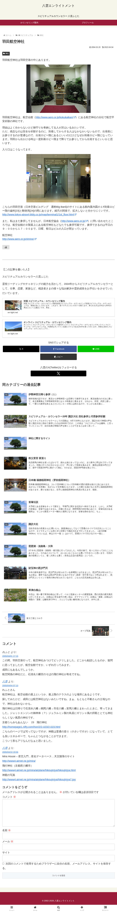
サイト (6, 852)
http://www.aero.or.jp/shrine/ (18, 239)
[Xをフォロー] (58, 373)
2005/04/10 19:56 (10, 752)
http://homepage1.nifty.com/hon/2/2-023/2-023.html (31, 726)
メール (7, 841)
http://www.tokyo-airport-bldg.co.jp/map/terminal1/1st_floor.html (38, 214)
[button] (58, 357)
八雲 (4, 681)
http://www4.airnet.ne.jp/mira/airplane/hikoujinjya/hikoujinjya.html (39, 770)
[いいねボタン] (5, 247)
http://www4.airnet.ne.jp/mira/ (19, 761)
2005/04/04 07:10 (10, 685)
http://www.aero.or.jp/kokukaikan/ (54, 117)
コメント (9, 796)
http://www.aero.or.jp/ (73, 221)
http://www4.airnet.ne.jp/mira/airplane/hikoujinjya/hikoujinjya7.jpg (39, 779)
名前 (6, 830)
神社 (7, 53)
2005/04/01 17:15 (10, 656)
